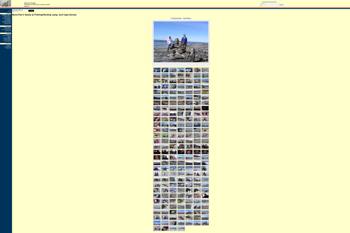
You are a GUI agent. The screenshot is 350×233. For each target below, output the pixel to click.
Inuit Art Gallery (7, 38)
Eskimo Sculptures (7, 35)
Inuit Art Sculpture (7, 40)
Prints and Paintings (6, 21)
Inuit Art (9, 36)
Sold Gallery (8, 19)
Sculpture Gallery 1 (6, 14)
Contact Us (8, 46)
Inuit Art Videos (7, 27)
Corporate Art (8, 30)
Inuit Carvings (8, 41)
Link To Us (8, 48)
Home (9, 11)
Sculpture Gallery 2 (6, 15)
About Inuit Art (8, 28)
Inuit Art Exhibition (7, 37)
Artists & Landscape (6, 29)
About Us (9, 44)
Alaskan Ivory (8, 17)
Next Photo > (187, 18)
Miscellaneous (8, 23)
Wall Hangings (8, 20)
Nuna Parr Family (7, 22)
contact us (26, 6)
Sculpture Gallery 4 (6, 18)
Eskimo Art (8, 34)
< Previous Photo (176, 18)
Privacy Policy (8, 47)
